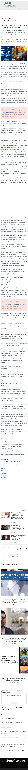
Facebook (3, 475)
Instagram (4, 468)
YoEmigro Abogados (8, 112)
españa (19, 554)
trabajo (16, 556)
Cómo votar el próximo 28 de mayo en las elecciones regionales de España (14, 601)
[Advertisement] (14, 201)
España (14, 604)
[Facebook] (19, 9)
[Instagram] (26, 9)
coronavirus (7, 554)
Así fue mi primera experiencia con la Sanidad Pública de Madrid (14, 640)
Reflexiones (11, 20)
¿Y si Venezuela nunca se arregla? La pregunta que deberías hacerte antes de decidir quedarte (12, 725)
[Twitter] (23, 9)
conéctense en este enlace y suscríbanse (12, 436)
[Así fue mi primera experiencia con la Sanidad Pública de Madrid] (14, 621)
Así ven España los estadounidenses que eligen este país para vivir (14, 679)
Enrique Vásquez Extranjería (10, 304)
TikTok (3, 471)
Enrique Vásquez (19, 599)
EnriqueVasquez (19, 767)
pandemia (6, 556)
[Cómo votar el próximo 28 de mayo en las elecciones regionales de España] (14, 582)
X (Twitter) (4, 473)
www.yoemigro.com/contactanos (10, 451)
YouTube (3, 477)
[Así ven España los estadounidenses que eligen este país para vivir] (14, 660)
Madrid (3, 20)
